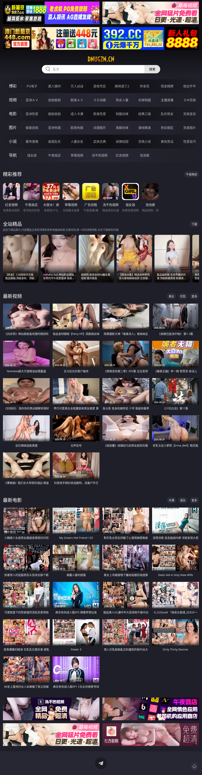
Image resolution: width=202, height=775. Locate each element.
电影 (13, 113)
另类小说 (144, 141)
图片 (13, 127)
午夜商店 (54, 155)
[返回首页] (194, 766)
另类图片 (189, 128)
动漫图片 (99, 128)
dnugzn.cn (101, 59)
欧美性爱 (99, 114)
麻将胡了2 (122, 86)
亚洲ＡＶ (32, 100)
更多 (194, 296)
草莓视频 (77, 155)
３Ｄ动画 (99, 100)
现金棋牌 (167, 86)
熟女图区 (167, 128)
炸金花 (144, 86)
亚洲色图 (54, 128)
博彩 (13, 86)
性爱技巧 (189, 141)
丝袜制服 (144, 100)
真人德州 (54, 86)
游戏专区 (99, 86)
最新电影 (12, 500)
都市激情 (32, 141)
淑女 (183, 500)
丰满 (171, 500)
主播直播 (167, 100)
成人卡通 (77, 114)
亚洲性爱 (32, 114)
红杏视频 (122, 155)
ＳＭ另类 (189, 100)
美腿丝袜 (122, 128)
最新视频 (12, 296)
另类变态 (189, 114)
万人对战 (77, 86)
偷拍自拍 (54, 114)
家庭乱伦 (54, 141)
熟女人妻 (122, 100)
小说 (13, 141)
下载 (194, 224)
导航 (13, 155)
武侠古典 (99, 141)
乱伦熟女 (167, 114)
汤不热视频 (100, 155)
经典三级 (144, 114)
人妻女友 (77, 141)
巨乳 (183, 296)
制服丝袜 (122, 114)
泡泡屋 (144, 155)
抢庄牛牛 (189, 86)
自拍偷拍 (54, 100)
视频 (13, 100)
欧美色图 (77, 128)
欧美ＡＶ (77, 100)
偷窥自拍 (32, 128)
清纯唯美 (144, 128)
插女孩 (32, 155)
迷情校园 (122, 141)
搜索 (152, 69)
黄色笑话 (167, 141)
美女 (171, 296)
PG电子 (32, 86)
